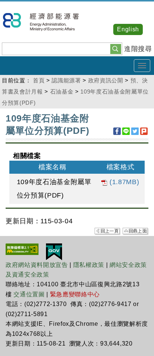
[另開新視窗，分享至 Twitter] (134, 131)
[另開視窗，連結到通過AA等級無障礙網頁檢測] (22, 248)
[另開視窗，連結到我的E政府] (54, 251)
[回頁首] (135, 230)
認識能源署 (66, 80)
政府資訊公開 (105, 80)
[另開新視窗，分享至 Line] (125, 131)
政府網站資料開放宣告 (37, 265)
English (128, 29)
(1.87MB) (123, 182)
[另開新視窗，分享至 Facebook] (117, 131)
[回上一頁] (107, 230)
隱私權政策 (88, 265)
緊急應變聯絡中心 (75, 294)
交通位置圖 (28, 294)
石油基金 (62, 91)
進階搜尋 (138, 49)
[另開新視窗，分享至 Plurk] (143, 131)
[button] (115, 48)
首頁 (38, 80)
